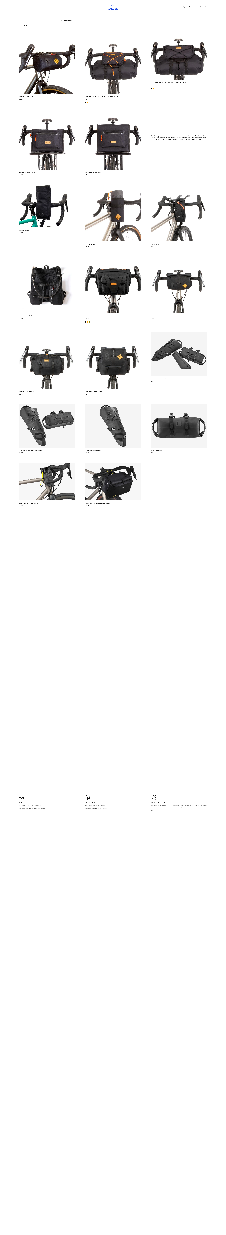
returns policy (96, 808)
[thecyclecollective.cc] (113, 7)
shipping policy (31, 808)
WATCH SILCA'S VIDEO (176, 143)
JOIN (152, 810)
